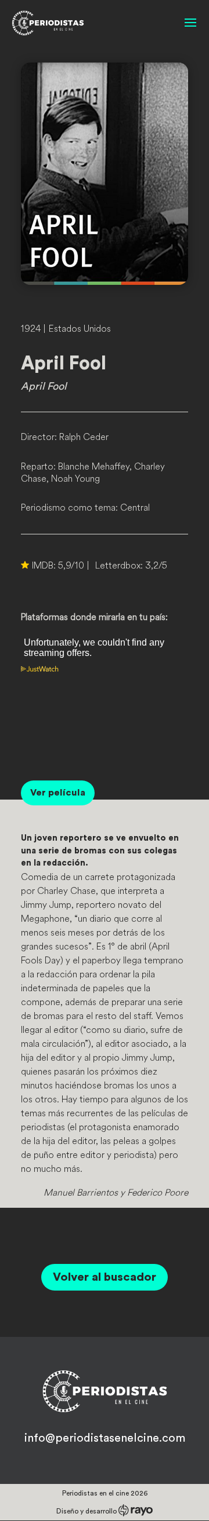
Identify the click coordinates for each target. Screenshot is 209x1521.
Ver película (57, 792)
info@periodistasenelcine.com (104, 1438)
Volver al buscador (104, 1277)
